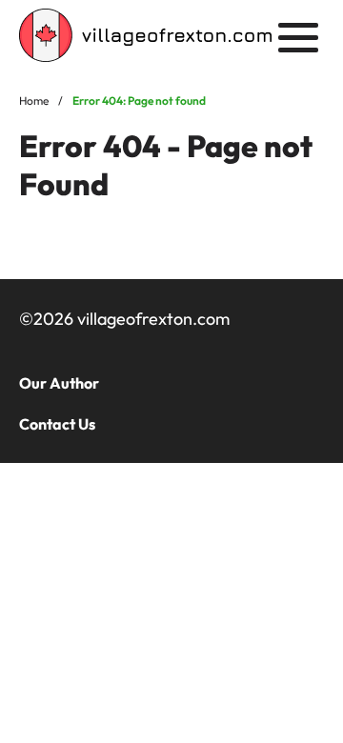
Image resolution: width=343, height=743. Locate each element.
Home (34, 100)
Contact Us (57, 423)
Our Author (59, 382)
